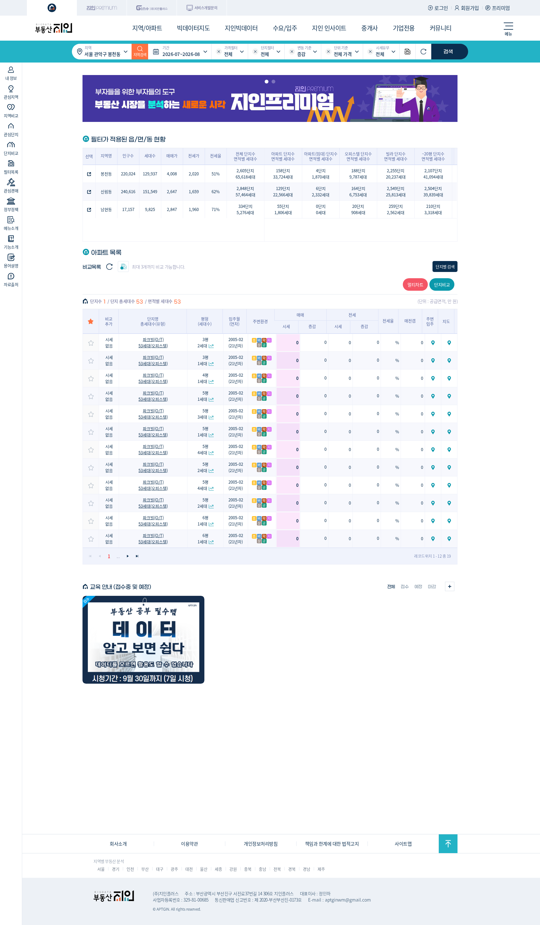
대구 (159, 869)
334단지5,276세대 (245, 209)
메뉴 (508, 34)
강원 (233, 869)
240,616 (128, 191)
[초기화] (423, 51)
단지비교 (442, 284)
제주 (321, 869)
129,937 (150, 174)
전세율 (215, 155)
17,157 (128, 209)
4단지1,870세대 (320, 174)
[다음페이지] (127, 556)
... (118, 556)
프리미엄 (501, 8)
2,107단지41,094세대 (433, 174)
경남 (306, 869)
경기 (115, 869)
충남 (262, 869)
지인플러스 (152, 8)
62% (216, 191)
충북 (247, 869)
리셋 (219, 51)
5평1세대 (203, 396)
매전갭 (410, 321)
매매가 (172, 155)
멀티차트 (415, 284)
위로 (448, 843)
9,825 (150, 209)
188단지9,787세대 (358, 174)
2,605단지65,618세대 (245, 174)
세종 (218, 869)
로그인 (441, 8)
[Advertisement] (270, 790)
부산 (144, 869)
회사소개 (118, 843)
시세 (286, 326)
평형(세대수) (205, 321)
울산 (203, 869)
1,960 (194, 209)
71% (216, 209)
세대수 (150, 155)
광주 (174, 869)
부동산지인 (53, 28)
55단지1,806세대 (283, 209)
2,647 (172, 191)
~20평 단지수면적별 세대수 (433, 156)
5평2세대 (203, 467)
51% (216, 174)
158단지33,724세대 (283, 174)
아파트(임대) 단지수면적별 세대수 (321, 156)
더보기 (449, 586)
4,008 (172, 174)
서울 (100, 869)
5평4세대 (203, 449)
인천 (130, 869)
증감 (312, 326)
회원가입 (470, 8)
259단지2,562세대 (395, 209)
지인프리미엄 (102, 8)
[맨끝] (137, 556)
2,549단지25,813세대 (396, 191)
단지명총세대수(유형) (152, 321)
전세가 (193, 155)
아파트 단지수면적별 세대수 (283, 156)
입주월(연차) (234, 321)
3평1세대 (203, 360)
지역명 (106, 155)
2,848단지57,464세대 (245, 191)
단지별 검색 (445, 266)
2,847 (172, 209)
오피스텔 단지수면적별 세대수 (358, 156)
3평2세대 (203, 342)
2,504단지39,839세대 (433, 191)
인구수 (128, 155)
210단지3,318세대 (433, 209)
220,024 (128, 174)
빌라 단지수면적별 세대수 (396, 156)
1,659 (194, 191)
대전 (188, 869)
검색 (448, 51)
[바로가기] (143, 640)
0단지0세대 (321, 209)
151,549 (150, 191)
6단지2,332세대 (320, 191)
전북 (277, 869)
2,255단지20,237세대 (396, 174)
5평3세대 (203, 414)
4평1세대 (203, 378)
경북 (291, 869)
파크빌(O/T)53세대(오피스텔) (153, 342)
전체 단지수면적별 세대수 (245, 156)
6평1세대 (203, 521)
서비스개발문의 (206, 7)
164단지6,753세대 (358, 191)
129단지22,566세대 (283, 191)
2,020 (194, 174)
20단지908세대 (358, 209)
